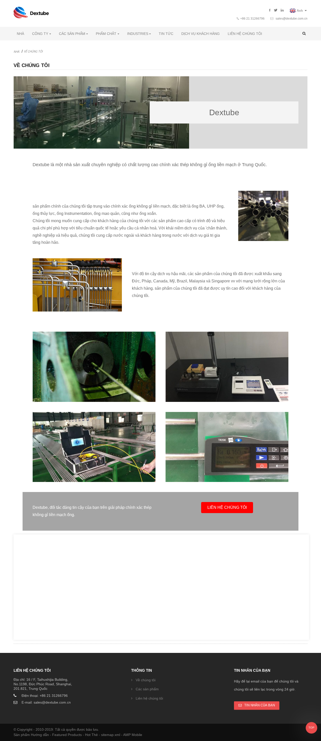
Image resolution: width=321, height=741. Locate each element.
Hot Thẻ (92, 735)
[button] (227, 507)
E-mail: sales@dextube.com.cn (46, 702)
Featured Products (67, 735)
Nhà (16, 51)
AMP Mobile (132, 735)
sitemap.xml (111, 735)
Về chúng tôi (33, 51)
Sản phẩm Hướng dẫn (32, 735)
